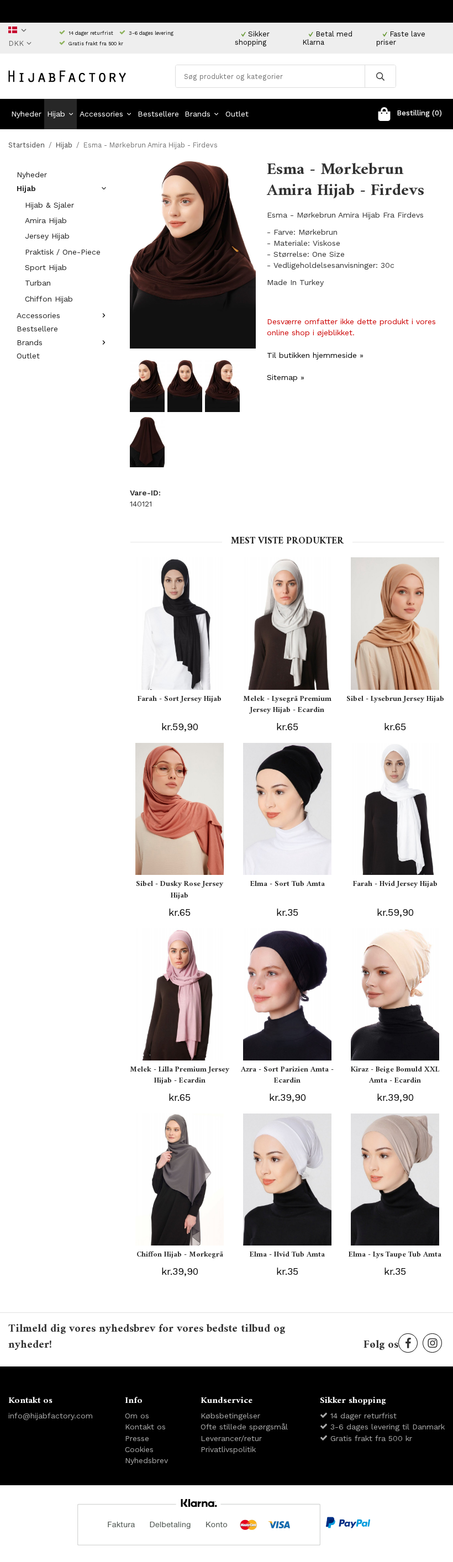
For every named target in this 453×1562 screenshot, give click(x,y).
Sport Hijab (46, 267)
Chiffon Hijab (49, 298)
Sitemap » (285, 377)
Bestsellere (158, 113)
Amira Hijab (46, 220)
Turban (38, 282)
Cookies (139, 1449)
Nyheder (26, 113)
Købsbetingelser (230, 1415)
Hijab (56, 113)
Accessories (101, 113)
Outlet (237, 113)
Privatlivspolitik (228, 1449)
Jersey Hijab (47, 235)
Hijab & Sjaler (49, 204)
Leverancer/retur (231, 1438)
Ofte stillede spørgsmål (244, 1426)
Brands (197, 113)
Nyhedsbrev (146, 1460)
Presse (137, 1438)
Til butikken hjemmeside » (315, 355)
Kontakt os (145, 1426)
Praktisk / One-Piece (63, 251)
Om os (137, 1415)
